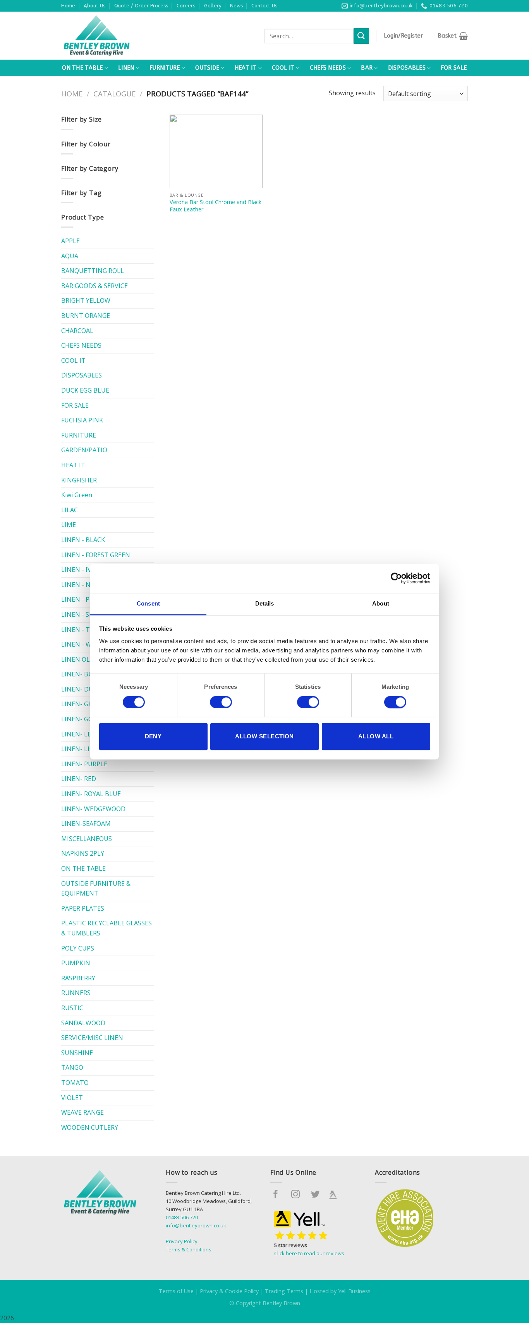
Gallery (213, 6)
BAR (367, 68)
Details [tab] (264, 603)
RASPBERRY (78, 978)
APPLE (70, 241)
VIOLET (72, 1097)
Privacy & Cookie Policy (229, 1291)
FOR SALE (454, 68)
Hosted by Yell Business (340, 1291)
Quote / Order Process (141, 6)
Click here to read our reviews (309, 1253)
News (236, 6)
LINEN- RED (78, 778)
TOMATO (75, 1082)
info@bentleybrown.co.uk (196, 1225)
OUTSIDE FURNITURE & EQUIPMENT (96, 888)
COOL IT (283, 68)
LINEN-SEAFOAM (86, 823)
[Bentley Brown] (113, 36)
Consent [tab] (148, 603)
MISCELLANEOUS (86, 838)
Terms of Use (176, 1291)
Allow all (375, 736)
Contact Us (264, 6)
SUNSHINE (77, 1052)
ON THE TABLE (82, 68)
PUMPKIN (75, 963)
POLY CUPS (77, 948)
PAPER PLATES (82, 908)
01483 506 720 (182, 1217)
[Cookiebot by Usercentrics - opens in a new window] (396, 578)
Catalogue (114, 93)
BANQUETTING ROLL (92, 270)
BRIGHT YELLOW (85, 300)
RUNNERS (76, 992)
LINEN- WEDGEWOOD (93, 809)
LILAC (69, 510)
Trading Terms (284, 1291)
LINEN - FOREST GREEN (95, 555)
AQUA (69, 256)
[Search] (361, 35)
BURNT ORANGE (85, 315)
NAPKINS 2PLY (82, 853)
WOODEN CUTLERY (89, 1127)
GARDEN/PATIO (84, 450)
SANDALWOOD (83, 1023)
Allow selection (264, 736)
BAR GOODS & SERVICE (94, 285)
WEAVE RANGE (82, 1112)
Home (68, 6)
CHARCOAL (77, 330)
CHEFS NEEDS (328, 68)
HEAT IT (246, 68)
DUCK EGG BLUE (85, 390)
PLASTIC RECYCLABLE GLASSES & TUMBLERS (106, 928)
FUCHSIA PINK (82, 420)
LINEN (126, 68)
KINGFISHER (79, 480)
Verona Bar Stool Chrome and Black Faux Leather (215, 206)
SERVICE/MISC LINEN (92, 1037)
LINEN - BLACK (83, 539)
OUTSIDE (207, 68)
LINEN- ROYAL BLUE (91, 793)
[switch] (221, 702)
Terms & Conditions (188, 1249)
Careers (186, 6)
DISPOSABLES (407, 68)
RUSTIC (72, 1008)
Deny (153, 736)
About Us (94, 6)
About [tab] (380, 603)
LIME (68, 524)
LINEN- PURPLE (84, 764)
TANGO (72, 1067)
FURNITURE (164, 68)
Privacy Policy (182, 1241)
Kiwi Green (76, 495)
